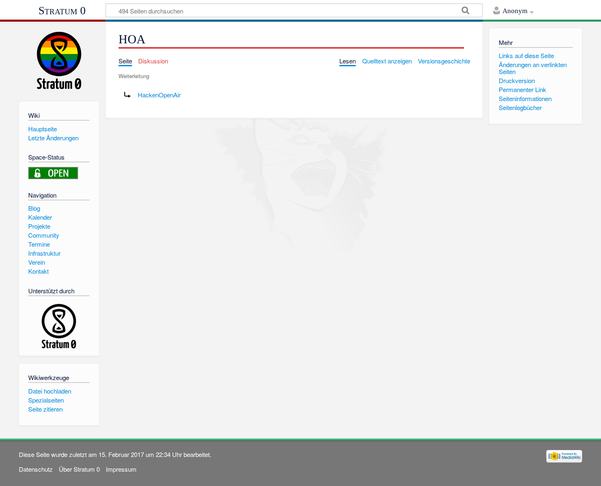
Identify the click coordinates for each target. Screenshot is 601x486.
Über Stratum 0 (79, 469)
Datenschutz (36, 469)
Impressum (121, 469)
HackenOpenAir (159, 94)
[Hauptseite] (59, 60)
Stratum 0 (62, 10)
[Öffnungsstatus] (53, 172)
